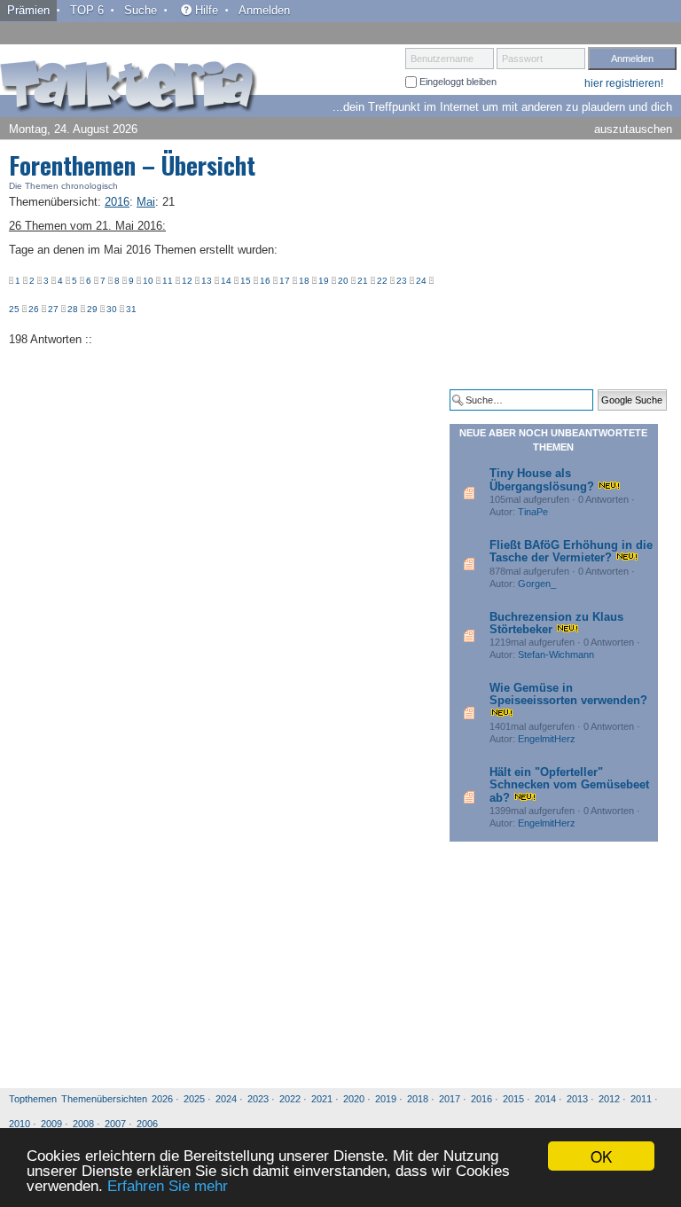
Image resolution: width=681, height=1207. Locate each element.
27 (53, 309)
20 (343, 281)
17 (284, 281)
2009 (51, 1123)
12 (187, 281)
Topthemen (33, 1098)
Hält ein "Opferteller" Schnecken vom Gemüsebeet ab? (569, 784)
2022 (290, 1098)
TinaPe (533, 511)
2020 (353, 1098)
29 (92, 309)
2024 (226, 1098)
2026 (162, 1098)
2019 (385, 1098)
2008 (83, 1123)
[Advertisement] (565, 264)
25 (14, 309)
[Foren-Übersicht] (128, 87)
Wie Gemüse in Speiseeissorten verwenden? (568, 694)
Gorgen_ (537, 583)
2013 (577, 1098)
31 (131, 309)
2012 (609, 1098)
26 (33, 309)
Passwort (522, 58)
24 (421, 281)
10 (148, 281)
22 (382, 281)
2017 (449, 1098)
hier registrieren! (623, 83)
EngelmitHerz (546, 738)
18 (304, 281)
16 (265, 281)
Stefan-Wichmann (556, 654)
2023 (258, 1098)
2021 (322, 1098)
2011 (641, 1098)
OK (601, 1156)
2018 (417, 1098)
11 (167, 281)
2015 (513, 1098)
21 (362, 281)
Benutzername (442, 58)
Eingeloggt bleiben (457, 81)
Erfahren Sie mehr (167, 1186)
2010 (19, 1123)
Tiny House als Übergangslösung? (541, 479)
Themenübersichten (104, 1098)
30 (111, 309)
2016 (481, 1098)
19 (323, 281)
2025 (194, 1098)
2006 (147, 1123)
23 (401, 281)
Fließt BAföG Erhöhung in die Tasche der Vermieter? (571, 551)
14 (226, 281)
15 (245, 281)
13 (206, 281)
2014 (545, 1098)
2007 (115, 1123)
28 (72, 309)
